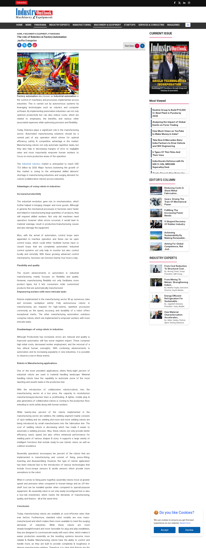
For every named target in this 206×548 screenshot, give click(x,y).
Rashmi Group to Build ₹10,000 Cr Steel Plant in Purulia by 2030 (169, 113)
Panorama (40, 25)
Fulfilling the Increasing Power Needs (173, 213)
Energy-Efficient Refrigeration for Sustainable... (173, 298)
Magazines (173, 25)
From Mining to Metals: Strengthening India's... (176, 282)
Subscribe (21, 3)
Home (19, 25)
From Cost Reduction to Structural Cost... (175, 267)
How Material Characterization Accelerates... (173, 315)
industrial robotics (31, 164)
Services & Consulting (151, 25)
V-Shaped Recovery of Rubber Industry (174, 223)
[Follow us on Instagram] (189, 3)
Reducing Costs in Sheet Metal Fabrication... (174, 191)
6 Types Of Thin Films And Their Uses (166, 153)
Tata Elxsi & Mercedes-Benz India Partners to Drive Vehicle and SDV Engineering (168, 143)
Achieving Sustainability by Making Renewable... (175, 235)
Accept (164, 530)
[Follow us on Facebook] (174, 3)
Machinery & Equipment (107, 25)
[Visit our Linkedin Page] (184, 3)
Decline (189, 530)
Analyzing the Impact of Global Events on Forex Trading (168, 123)
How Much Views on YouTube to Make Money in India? (168, 132)
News (28, 25)
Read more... (186, 523)
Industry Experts (59, 25)
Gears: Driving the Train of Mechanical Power (175, 202)
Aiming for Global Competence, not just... (173, 246)
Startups (129, 25)
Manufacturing (82, 25)
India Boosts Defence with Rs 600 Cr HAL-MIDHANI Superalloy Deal (168, 164)
